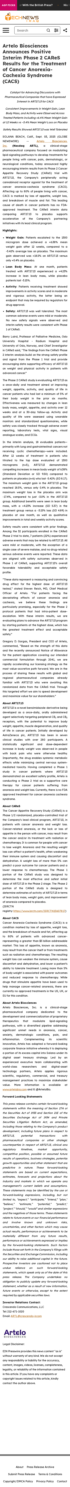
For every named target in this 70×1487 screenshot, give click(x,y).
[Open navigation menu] (6, 30)
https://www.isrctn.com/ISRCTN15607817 (39, 911)
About (19, 1467)
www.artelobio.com (15, 1089)
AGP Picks (8, 5)
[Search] (48, 30)
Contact (62, 1481)
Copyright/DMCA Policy (18, 1481)
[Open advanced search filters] (56, 30)
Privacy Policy (45, 1481)
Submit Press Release (21, 1474)
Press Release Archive (40, 1467)
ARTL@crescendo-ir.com (26, 1316)
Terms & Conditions (50, 1474)
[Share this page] (65, 30)
